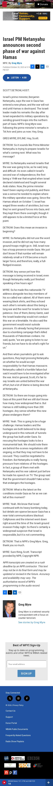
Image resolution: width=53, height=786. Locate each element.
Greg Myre (17, 63)
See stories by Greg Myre (31, 622)
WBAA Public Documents (17, 729)
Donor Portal (11, 723)
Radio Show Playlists (15, 741)
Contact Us (10, 711)
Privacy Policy (18, 705)
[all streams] (49, 782)
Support (9, 717)
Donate (44, 4)
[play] (4, 782)
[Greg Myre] (9, 608)
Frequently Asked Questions (18, 735)
